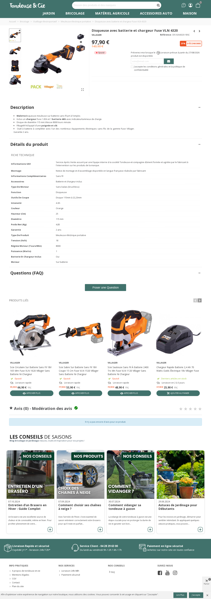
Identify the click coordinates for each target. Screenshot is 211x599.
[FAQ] (184, 5)
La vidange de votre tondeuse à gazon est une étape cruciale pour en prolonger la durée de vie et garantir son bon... (129, 520)
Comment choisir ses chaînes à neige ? (79, 507)
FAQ (113, 572)
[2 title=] (186, 409)
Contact (16, 582)
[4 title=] (195, 409)
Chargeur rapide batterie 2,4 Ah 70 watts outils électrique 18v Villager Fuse (177, 369)
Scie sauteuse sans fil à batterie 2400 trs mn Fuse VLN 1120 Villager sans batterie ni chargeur (128, 371)
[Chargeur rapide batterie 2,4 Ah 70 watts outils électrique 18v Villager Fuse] (178, 333)
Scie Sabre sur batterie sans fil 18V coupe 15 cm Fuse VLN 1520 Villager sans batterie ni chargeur (78, 371)
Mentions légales (20, 574)
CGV (14, 578)
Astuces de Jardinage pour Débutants (177, 507)
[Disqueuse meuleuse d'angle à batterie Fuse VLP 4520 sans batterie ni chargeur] (194, 31)
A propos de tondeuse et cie (26, 570)
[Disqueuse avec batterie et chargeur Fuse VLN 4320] (82, 89)
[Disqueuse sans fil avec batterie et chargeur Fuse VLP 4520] (199, 31)
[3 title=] (190, 409)
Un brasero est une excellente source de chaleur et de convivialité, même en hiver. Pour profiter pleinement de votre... (30, 520)
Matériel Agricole (112, 13)
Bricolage (75, 13)
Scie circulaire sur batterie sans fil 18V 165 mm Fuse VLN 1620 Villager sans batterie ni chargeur (30, 371)
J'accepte (196, 595)
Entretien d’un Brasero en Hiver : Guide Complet (27, 507)
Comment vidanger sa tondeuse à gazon (124, 507)
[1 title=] (181, 409)
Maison (190, 13)
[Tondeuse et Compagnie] (31, 5)
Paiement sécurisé (70, 574)
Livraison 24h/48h (70, 570)
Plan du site (18, 586)
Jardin (49, 13)
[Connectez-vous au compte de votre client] (190, 5)
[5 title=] (200, 409)
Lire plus (180, 595)
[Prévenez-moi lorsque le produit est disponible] (169, 61)
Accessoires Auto (156, 13)
